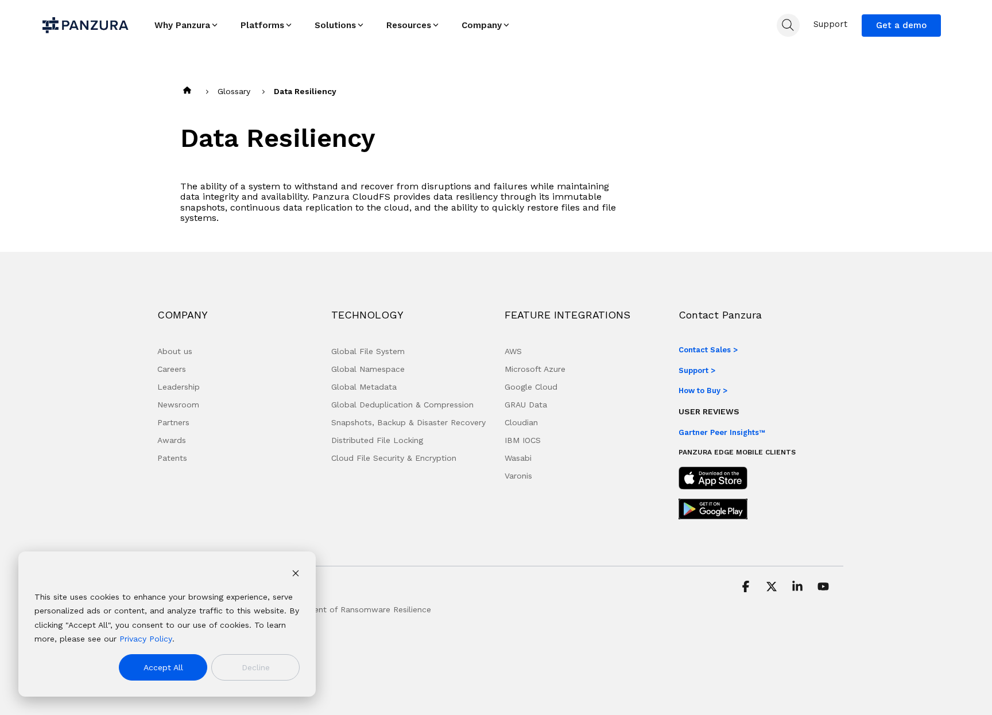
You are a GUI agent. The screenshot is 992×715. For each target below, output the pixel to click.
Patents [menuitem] (172, 458)
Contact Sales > (708, 349)
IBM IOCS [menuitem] (523, 440)
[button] (747, 587)
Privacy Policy (145, 638)
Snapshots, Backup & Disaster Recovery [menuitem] (408, 422)
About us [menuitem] (174, 351)
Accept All (163, 667)
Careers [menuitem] (171, 369)
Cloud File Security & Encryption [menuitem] (393, 458)
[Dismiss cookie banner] (296, 575)
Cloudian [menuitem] (521, 422)
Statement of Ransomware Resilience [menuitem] (358, 609)
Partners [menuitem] (173, 422)
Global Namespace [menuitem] (368, 369)
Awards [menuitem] (171, 440)
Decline (256, 667)
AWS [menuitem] (513, 351)
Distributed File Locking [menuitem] (377, 440)
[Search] (788, 25)
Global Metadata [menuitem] (364, 386)
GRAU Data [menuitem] (526, 404)
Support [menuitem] (830, 24)
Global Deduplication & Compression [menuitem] (402, 404)
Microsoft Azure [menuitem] (535, 369)
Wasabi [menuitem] (518, 458)
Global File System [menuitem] (368, 351)
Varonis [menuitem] (518, 475)
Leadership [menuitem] (178, 386)
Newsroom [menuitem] (178, 404)
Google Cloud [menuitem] (531, 386)
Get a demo (901, 25)
